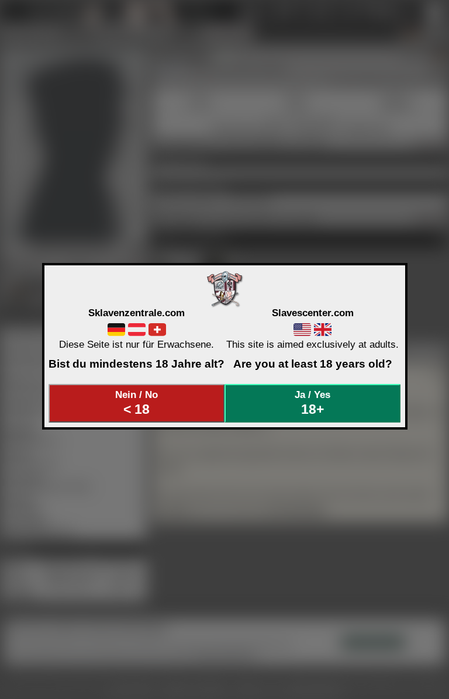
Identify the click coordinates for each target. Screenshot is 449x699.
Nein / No (136, 402)
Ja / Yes (312, 402)
